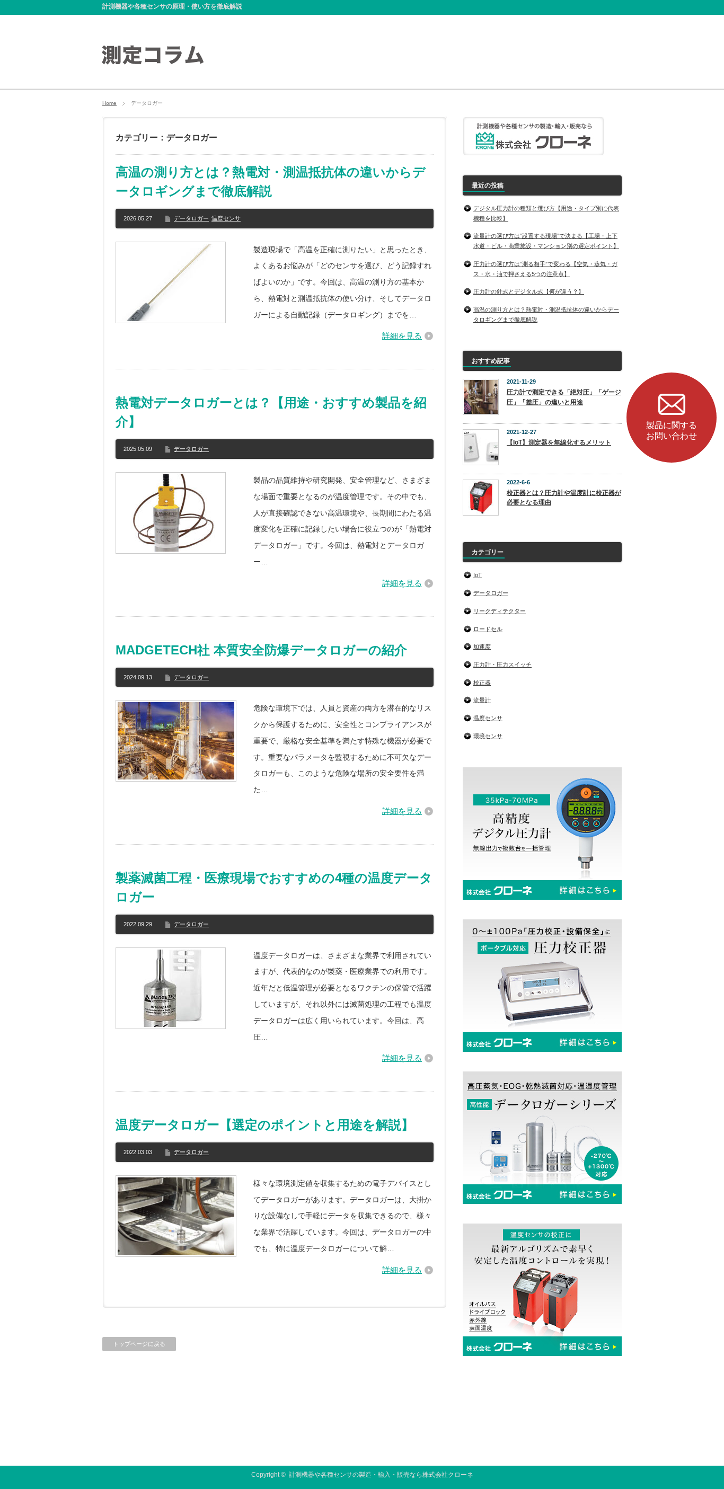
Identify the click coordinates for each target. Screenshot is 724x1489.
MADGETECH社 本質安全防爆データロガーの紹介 (261, 650)
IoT (477, 575)
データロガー (191, 218)
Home (109, 103)
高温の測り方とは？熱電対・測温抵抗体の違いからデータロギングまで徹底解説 (271, 181)
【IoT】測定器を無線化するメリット (559, 442)
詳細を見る (402, 335)
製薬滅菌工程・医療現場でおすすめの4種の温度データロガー (274, 887)
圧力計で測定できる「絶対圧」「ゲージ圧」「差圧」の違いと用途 (564, 397)
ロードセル (487, 629)
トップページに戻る (139, 1344)
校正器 (482, 682)
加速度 (482, 646)
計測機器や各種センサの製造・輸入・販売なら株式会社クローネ (381, 1474)
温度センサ (226, 218)
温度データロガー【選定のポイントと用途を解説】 (265, 1125)
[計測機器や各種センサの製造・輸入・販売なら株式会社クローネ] (153, 59)
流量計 (482, 700)
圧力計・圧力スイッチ (502, 664)
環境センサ (487, 736)
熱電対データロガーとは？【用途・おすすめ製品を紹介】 (271, 412)
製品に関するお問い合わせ (671, 430)
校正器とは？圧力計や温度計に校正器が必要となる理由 (564, 498)
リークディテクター (499, 611)
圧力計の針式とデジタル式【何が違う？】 (528, 291)
